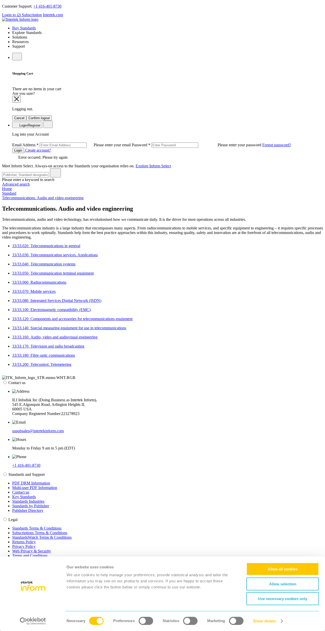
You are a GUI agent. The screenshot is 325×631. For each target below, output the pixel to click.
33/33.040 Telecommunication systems (43, 264)
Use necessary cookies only (282, 599)
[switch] (146, 621)
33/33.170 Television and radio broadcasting (48, 346)
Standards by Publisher (30, 506)
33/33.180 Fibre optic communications (43, 355)
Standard (9, 193)
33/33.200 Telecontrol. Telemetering (41, 364)
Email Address (72, 145)
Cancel (19, 118)
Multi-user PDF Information (34, 487)
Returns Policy (24, 542)
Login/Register (29, 125)
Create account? (37, 150)
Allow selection (282, 584)
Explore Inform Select (153, 166)
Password (197, 145)
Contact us (20, 492)
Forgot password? (276, 145)
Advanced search (16, 184)
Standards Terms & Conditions (36, 528)
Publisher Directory (27, 510)
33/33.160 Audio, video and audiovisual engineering (55, 337)
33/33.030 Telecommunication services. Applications (55, 255)
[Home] (20, 19)
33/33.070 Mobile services (34, 291)
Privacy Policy (24, 546)
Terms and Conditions (29, 555)
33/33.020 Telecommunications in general (46, 246)
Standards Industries (28, 501)
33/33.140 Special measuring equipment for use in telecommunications (69, 328)
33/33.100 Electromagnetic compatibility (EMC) (51, 310)
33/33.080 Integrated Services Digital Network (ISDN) (56, 300)
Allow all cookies (283, 569)
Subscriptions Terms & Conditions (39, 533)
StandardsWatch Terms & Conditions (42, 537)
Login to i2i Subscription (22, 15)
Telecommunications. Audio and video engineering (43, 198)
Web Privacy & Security (31, 551)
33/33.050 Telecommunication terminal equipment (53, 273)
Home (7, 189)
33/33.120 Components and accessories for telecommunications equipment (72, 319)
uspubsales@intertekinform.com (38, 431)
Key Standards (24, 497)
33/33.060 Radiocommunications (39, 282)
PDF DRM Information (31, 483)
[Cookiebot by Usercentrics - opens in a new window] (33, 621)
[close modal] (16, 99)
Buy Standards (24, 28)
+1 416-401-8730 (47, 6)
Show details (264, 621)
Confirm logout (39, 118)
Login (18, 150)
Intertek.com (53, 15)
